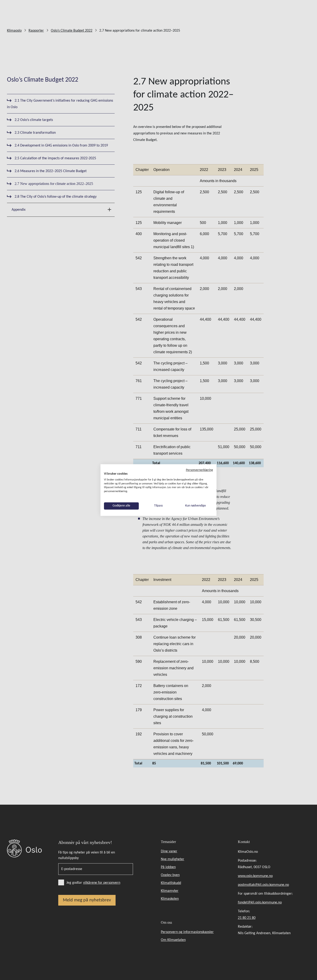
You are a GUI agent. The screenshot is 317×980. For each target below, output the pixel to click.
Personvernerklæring (199, 470)
